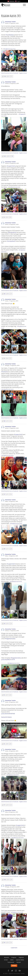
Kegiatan (21, 957)
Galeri (11, 960)
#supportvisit (11, 166)
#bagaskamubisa (10, 638)
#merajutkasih (11, 241)
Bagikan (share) (23, 73)
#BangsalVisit (12, 232)
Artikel (6, 960)
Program (13, 957)
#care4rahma (10, 35)
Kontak (19, 962)
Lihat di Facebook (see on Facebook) (9, 73)
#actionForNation (6, 717)
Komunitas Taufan (10, 21)
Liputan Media (20, 960)
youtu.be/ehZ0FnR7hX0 (8, 713)
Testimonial (10, 962)
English (18, 1)
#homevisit (4, 372)
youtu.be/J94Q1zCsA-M (8, 659)
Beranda (6, 957)
